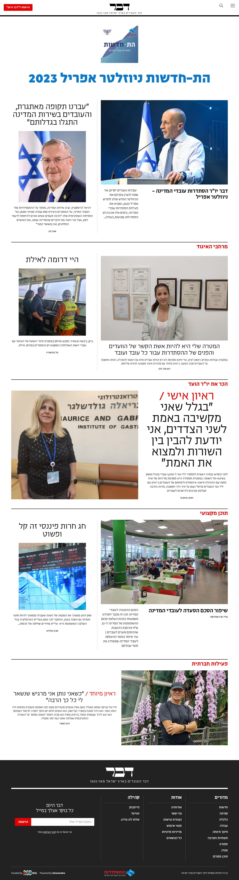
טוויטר (135, 813)
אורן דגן (52, 231)
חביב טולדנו (52, 631)
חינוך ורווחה (220, 831)
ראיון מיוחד (100, 694)
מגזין (224, 850)
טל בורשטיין (52, 352)
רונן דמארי (64, 724)
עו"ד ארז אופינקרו (219, 617)
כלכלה (223, 819)
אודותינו (176, 807)
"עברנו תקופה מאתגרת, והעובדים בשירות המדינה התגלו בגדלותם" (52, 114)
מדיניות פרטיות (172, 831)
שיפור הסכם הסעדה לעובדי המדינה (188, 610)
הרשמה (23, 821)
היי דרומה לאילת (52, 260)
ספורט (223, 844)
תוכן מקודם (220, 856)
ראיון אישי (186, 396)
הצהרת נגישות (172, 819)
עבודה (224, 825)
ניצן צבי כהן (164, 369)
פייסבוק (134, 807)
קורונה (224, 813)
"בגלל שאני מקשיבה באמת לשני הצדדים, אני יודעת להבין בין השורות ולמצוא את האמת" (187, 435)
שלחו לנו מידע (130, 819)
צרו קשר (176, 813)
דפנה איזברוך (186, 498)
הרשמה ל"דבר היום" (18, 7)
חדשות (223, 807)
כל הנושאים (174, 838)
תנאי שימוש (174, 825)
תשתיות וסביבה (218, 838)
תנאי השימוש (49, 832)
